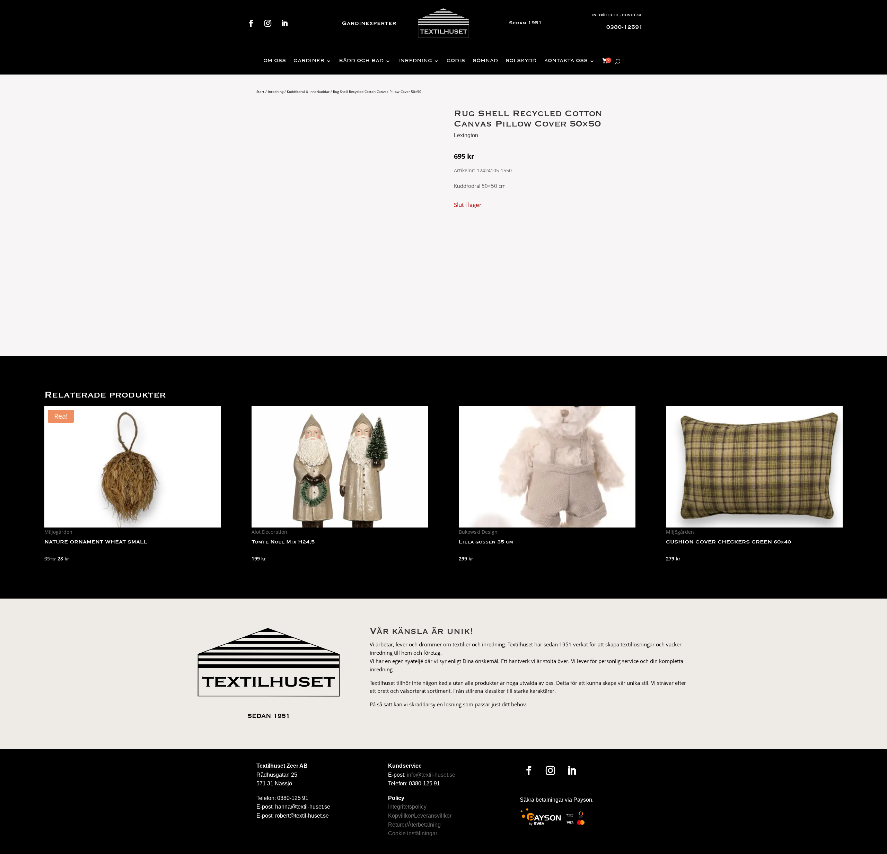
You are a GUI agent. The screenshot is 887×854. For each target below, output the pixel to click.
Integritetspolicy (407, 807)
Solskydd (521, 61)
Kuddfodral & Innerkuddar (308, 91)
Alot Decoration (269, 532)
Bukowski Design (478, 532)
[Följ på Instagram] (268, 23)
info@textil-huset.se (617, 15)
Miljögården (58, 532)
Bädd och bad (361, 61)
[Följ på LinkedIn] (284, 23)
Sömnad (485, 61)
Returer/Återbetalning (414, 825)
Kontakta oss (566, 61)
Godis (456, 61)
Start (260, 91)
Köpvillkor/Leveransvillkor (419, 816)
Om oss (274, 61)
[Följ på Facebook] (251, 23)
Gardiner (308, 61)
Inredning (415, 61)
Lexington (466, 135)
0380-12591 (624, 27)
